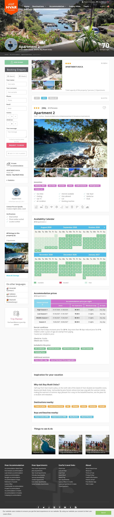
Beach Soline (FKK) (41, 417)
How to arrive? (90, 480)
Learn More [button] (7, 514)
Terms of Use (90, 473)
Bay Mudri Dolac (46, 50)
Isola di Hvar (63, 471)
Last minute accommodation (14, 473)
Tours (86, 6)
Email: (8, 104)
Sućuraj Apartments (38, 477)
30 (36, 250)
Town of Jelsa (40, 406)
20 (60, 244)
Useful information (92, 477)
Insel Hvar (62, 473)
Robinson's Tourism (11, 482)
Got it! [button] (103, 513)
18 (77, 241)
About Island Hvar (91, 468)
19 (80, 241)
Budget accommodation (12, 477)
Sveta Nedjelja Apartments (40, 484)
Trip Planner (103, 2)
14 (63, 241)
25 (77, 244)
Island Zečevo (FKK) (59, 417)
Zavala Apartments (38, 480)
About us (88, 471)
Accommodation (56, 6)
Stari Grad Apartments (39, 473)
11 (77, 238)
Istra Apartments (64, 480)
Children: (9, 120)
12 (80, 238)
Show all (53, 98)
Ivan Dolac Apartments (39, 482)
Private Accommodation (12, 488)
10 (74, 238)
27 (50, 247)
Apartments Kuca (26, 54)
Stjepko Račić (16, 199)
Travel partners (63, 486)
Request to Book (16, 145)
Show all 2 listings (12, 276)
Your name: (10, 80)
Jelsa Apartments (37, 471)
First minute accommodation (14, 471)
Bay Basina (74, 417)
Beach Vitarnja (87, 417)
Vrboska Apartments (38, 475)
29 (56, 247)
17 (74, 241)
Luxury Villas (74, 6)
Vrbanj (75, 406)
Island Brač (62, 475)
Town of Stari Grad (56, 406)
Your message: (11, 128)
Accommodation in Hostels (13, 493)
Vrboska (93, 406)
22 (67, 244)
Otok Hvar (62, 468)
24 (74, 244)
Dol (68, 406)
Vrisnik (102, 406)
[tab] (16, 260)
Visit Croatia (89, 484)
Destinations (38, 6)
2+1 (37, 98)
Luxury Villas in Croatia (66, 482)
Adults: (8, 113)
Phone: (8, 96)
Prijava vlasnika (89, 2)
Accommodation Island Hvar (14, 468)
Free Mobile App (91, 482)
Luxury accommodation (12, 475)
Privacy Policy (90, 475)
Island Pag (62, 477)
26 (46, 247)
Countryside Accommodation (14, 486)
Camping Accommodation (13, 495)
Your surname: (11, 88)
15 (67, 241)
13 (60, 241)
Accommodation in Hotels (13, 491)
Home (26, 6)
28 (53, 247)
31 (39, 250)
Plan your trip (30, 9)
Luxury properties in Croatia (67, 484)
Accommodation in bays (12, 480)
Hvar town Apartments (39, 468)
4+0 (44, 98)
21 (63, 244)
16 (70, 241)
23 (70, 244)
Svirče (83, 406)
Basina (36, 50)
